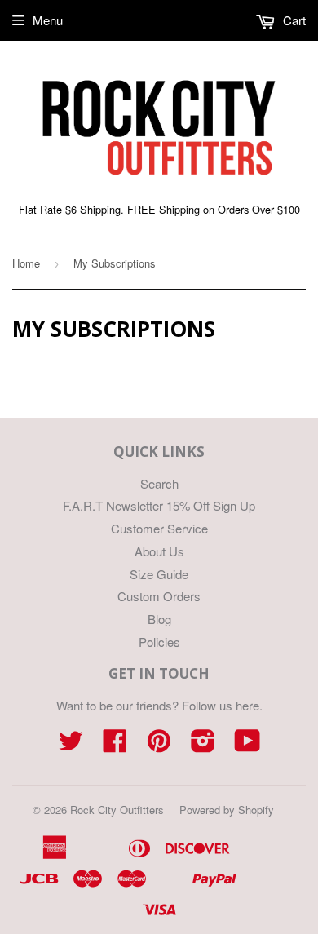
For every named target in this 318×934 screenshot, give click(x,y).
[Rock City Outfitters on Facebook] (115, 745)
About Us (159, 551)
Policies (159, 641)
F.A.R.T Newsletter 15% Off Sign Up (159, 505)
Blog (159, 618)
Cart (293, 20)
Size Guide (159, 573)
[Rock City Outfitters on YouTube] (247, 745)
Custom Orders (159, 595)
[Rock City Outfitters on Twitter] (71, 745)
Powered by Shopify (226, 809)
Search (159, 483)
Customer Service (159, 528)
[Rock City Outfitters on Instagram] (203, 745)
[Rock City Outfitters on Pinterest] (159, 745)
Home (26, 263)
